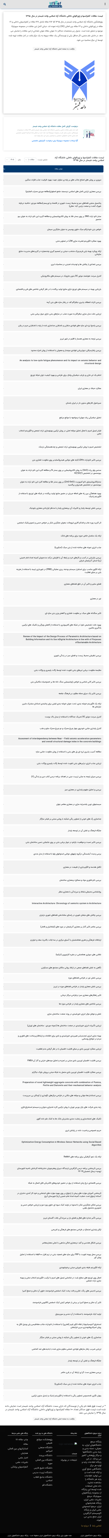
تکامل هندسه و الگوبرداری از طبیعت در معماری (82, 867)
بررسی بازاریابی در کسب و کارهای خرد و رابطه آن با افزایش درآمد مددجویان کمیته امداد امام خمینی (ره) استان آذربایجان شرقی (60, 559)
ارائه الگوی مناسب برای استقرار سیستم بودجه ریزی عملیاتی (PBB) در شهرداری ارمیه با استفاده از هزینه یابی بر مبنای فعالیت (58, 571)
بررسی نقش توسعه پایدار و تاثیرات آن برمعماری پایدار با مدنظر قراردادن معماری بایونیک (65, 508)
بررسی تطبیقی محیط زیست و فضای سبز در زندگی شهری (77, 655)
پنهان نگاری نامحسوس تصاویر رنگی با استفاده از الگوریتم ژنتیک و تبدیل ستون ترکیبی (66, 1395)
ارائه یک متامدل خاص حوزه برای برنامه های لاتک (81, 535)
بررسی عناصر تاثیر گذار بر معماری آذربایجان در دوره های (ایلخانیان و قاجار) (70, 926)
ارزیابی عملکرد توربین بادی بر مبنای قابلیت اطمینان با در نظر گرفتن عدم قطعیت (68, 1048)
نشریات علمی (22, 1462)
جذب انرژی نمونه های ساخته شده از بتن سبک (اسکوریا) (77, 547)
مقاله (25, 1444)
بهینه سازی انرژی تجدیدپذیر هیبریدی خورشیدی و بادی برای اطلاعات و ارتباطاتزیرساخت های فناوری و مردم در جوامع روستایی (59, 1037)
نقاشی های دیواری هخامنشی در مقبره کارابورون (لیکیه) (78, 954)
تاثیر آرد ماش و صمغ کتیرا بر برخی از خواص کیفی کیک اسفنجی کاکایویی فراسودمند (67, 1302)
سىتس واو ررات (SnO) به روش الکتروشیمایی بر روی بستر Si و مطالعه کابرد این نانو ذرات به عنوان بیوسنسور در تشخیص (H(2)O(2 (61, 472)
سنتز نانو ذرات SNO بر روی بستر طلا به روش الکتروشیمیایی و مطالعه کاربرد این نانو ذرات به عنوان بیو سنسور (59, 218)
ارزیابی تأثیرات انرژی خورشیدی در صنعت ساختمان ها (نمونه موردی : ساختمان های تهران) (64, 1025)
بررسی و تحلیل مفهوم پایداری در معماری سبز (83, 789)
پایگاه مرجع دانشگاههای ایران (91, 1535)
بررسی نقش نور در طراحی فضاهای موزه (84, 977)
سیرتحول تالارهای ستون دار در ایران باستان (83, 403)
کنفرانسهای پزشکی (19, 1467)
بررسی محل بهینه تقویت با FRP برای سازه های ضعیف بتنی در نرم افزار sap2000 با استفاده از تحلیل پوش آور (60, 1256)
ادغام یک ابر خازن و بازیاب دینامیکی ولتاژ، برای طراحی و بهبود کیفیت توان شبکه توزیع (66, 375)
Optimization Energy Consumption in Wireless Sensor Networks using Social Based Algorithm (61, 1144)
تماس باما (96, 1525)
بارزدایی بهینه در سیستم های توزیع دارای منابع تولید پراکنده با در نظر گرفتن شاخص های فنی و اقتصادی (58, 289)
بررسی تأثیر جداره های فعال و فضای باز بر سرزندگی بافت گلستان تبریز (72, 1218)
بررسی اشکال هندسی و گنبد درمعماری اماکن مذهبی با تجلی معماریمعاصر (71, 1242)
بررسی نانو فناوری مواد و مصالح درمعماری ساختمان (80, 880)
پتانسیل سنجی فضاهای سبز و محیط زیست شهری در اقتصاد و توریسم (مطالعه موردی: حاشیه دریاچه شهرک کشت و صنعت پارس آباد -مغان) (60, 205)
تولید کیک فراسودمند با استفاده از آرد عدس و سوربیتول (78, 1314)
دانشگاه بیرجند (45, 1455)
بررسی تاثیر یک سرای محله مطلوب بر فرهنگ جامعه (80, 693)
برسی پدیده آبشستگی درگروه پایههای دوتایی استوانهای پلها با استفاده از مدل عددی (67, 853)
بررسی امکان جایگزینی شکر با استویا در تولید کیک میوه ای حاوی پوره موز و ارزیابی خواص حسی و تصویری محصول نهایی (61, 1206)
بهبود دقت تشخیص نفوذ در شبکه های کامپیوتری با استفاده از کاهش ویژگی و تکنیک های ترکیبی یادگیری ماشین (61, 626)
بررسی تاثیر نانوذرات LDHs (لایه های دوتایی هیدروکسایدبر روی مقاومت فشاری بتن (66, 460)
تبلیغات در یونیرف (69, 1460)
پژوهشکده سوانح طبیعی (44, 1441)
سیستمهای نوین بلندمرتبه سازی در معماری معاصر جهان (78, 804)
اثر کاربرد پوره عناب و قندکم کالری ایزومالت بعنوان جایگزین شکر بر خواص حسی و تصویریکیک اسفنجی (59, 522)
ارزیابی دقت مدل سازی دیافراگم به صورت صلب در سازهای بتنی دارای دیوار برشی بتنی (66, 314)
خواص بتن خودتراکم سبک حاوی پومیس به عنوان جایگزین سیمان (74, 229)
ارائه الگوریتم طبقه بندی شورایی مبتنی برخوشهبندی (80, 1267)
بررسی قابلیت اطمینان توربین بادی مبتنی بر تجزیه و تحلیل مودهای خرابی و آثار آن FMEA (64, 1060)
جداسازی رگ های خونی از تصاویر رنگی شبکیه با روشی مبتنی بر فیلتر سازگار (70, 819)
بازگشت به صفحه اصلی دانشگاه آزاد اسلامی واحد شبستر (55, 49)
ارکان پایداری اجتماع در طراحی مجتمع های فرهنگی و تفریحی (76, 1229)
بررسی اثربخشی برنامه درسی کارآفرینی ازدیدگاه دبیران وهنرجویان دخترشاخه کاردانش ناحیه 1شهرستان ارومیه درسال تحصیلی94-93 (59, 1170)
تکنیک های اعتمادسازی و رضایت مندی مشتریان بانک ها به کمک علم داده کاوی (69, 1118)
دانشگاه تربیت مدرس (42, 1472)
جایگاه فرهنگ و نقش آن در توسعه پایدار (84, 830)
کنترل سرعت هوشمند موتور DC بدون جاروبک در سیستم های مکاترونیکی (71, 276)
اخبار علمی (23, 1457)
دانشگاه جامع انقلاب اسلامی (42, 1478)
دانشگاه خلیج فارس (43, 1468)
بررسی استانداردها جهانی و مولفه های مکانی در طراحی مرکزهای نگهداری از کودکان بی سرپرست (62, 1095)
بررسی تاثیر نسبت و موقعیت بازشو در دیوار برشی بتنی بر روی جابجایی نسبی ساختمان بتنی (63, 842)
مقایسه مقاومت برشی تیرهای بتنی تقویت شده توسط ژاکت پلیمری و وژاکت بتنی (67, 670)
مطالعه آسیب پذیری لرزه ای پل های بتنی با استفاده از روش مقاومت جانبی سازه (68, 751)
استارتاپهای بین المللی (18, 1448)
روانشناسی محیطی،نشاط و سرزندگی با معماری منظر (80, 891)
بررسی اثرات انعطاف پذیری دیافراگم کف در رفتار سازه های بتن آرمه (74, 302)
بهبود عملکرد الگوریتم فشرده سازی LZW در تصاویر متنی (78, 241)
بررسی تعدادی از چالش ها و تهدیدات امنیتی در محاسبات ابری (76, 264)
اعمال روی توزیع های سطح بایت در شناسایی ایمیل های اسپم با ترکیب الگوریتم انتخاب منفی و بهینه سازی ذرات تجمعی (60, 1279)
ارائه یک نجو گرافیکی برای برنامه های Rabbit (82, 1156)
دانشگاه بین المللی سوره (43, 1461)
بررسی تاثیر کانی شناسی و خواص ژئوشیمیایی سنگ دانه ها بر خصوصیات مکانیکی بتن (66, 681)
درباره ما (85, 1525)
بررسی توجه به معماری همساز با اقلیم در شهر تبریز (80, 338)
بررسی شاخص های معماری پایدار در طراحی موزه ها (80, 1003)
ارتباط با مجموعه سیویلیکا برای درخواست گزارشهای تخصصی (53, 140)
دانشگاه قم (47, 1485)
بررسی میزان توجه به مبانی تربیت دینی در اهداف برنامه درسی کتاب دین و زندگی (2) (66, 776)
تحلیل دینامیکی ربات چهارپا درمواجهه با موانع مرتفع (80, 417)
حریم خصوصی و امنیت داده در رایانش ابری (83, 1130)
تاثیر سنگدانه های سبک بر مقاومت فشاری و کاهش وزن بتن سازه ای (73, 613)
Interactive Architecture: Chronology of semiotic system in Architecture (66, 903)
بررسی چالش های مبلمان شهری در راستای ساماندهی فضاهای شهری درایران (70, 915)
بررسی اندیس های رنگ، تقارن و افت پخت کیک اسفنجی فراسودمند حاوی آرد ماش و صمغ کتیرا (61, 1290)
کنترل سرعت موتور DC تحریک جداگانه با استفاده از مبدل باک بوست (73, 716)
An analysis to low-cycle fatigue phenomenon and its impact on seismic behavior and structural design (60, 362)
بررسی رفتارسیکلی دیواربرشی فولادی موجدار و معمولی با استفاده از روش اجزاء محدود (66, 350)
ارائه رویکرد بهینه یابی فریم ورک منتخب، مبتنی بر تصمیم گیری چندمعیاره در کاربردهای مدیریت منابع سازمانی (60, 253)
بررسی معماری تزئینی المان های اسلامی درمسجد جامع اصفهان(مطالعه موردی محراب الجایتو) (63, 191)
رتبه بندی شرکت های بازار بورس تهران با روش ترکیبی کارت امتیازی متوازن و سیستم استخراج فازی (61, 1107)
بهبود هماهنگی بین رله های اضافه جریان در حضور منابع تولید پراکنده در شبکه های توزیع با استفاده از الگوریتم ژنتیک (60, 495)
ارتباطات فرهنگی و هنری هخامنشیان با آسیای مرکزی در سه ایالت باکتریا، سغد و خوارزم (65, 940)
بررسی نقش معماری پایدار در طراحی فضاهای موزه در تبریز (77, 986)
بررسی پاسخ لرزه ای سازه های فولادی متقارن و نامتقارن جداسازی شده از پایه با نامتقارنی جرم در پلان (59, 325)
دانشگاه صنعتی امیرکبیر (45, 1449)
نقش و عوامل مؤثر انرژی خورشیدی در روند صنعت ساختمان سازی (74, 1014)
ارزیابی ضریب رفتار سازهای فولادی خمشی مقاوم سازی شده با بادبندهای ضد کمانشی (66, 1349)
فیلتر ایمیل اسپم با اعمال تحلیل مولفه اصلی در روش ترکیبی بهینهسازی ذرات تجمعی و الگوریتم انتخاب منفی (60, 432)
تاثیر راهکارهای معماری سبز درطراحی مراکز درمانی (81, 995)
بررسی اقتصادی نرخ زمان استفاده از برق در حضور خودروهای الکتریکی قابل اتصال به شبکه (64, 1183)
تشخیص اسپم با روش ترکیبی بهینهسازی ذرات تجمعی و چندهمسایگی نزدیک (70, 446)
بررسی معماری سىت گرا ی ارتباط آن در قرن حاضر (81, 1372)
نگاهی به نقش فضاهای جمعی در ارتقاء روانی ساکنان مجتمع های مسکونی (71, 967)
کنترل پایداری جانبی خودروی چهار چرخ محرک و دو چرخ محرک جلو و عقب (70, 728)
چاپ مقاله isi (22, 1439)
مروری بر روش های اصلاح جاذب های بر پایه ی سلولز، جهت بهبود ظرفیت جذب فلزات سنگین (63, 179)
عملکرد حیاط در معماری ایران (89, 388)
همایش (24, 1453)
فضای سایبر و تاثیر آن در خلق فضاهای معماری (82, 584)
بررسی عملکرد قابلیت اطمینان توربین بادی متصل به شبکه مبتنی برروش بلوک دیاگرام (66, 1072)
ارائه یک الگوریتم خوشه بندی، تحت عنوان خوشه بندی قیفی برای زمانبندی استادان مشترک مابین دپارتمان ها (61, 705)
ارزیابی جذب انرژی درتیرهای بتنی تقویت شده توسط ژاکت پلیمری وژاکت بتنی (69, 763)
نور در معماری (95, 598)
